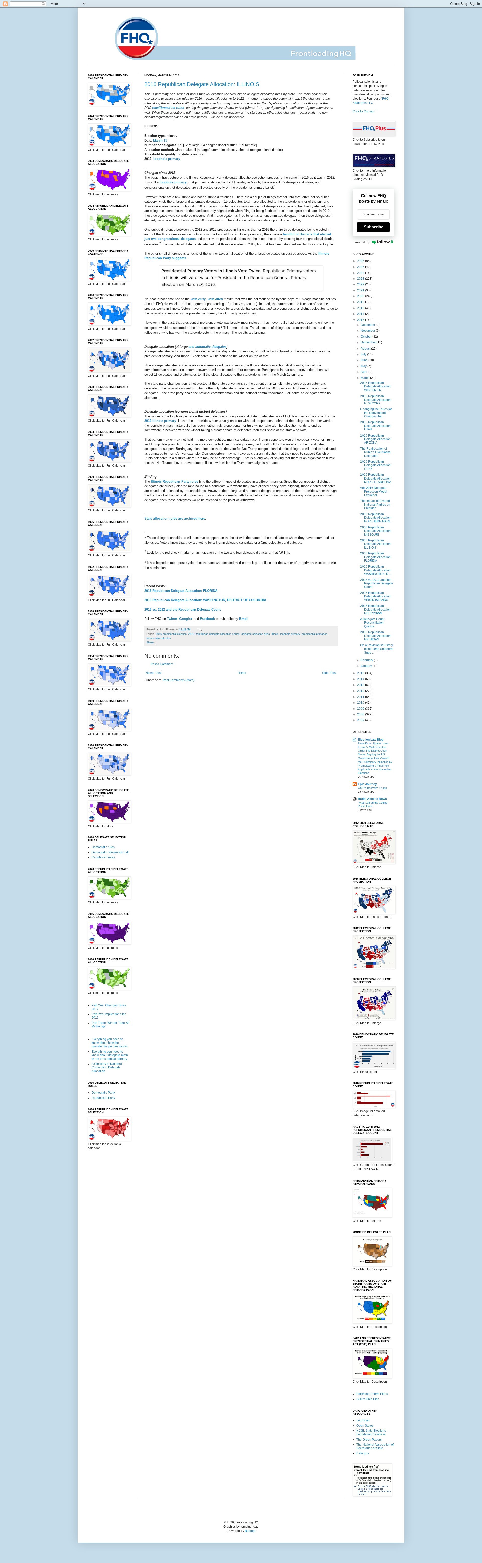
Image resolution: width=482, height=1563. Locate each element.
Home (242, 673)
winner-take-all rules (158, 638)
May (364, 366)
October (366, 336)
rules (180, 108)
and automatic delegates (207, 347)
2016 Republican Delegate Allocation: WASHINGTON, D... (375, 570)
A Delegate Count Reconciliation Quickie (372, 622)
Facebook (207, 619)
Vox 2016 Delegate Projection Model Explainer (373, 491)
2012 (361, 691)
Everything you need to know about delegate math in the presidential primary (110, 1055)
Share (150, 642)
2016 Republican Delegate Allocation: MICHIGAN (375, 635)
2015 (361, 673)
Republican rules (103, 857)
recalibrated (161, 108)
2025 (361, 267)
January (367, 666)
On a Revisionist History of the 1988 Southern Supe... (376, 648)
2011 (361, 697)
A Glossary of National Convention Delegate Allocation (107, 1067)
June (364, 360)
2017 (361, 314)
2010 (361, 702)
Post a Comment (162, 664)
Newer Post (153, 673)
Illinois (275, 633)
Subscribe (373, 227)
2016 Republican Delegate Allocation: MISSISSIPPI (375, 609)
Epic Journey (367, 784)
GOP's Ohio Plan (367, 1399)
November (368, 330)
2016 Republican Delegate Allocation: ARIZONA (375, 439)
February (367, 660)
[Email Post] (199, 629)
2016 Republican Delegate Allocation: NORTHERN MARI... (376, 517)
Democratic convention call (110, 852)
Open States (364, 1425)
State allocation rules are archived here (174, 518)
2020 (361, 296)
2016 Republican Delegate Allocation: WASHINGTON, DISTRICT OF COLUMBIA (205, 600)
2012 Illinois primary (160, 421)
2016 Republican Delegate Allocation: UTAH (375, 425)
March (365, 378)
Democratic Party (103, 1092)
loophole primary (166, 159)
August (366, 348)
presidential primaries (314, 633)
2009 (361, 708)
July (364, 354)
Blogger (250, 1531)
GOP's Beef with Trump (372, 787)
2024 (361, 273)
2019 (361, 302)
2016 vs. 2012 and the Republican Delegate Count (182, 609)
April (364, 372)
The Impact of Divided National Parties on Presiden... (375, 504)
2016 (361, 320)
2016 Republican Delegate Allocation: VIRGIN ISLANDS (375, 596)
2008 (361, 714)
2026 (361, 261)
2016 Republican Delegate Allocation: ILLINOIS (201, 84)
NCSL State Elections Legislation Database (371, 1432)
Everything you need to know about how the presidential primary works (110, 1042)
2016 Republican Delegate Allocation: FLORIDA (180, 591)
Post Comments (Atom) (178, 680)
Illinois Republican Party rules (174, 481)
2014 (361, 679)
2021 (361, 290)
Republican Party (103, 1098)
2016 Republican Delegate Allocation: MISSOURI (375, 531)
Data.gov (362, 1453)
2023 (361, 278)
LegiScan (363, 1420)
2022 (361, 284)
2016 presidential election (171, 633)
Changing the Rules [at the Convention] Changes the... (376, 412)
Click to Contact (363, 111)
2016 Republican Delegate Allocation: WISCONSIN (375, 386)
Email (243, 619)
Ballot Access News (372, 799)
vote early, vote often (207, 299)
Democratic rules (103, 847)
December (368, 325)
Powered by (361, 242)
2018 (361, 308)
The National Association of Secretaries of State (375, 1446)
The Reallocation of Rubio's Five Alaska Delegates (375, 452)
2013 (361, 685)
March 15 (160, 140)
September (369, 342)
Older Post (329, 673)
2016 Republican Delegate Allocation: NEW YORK (375, 399)
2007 (361, 720)
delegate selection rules (255, 633)
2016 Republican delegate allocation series (214, 633)
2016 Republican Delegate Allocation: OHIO (375, 465)
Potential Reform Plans (372, 1394)
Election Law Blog (370, 739)
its (173, 108)
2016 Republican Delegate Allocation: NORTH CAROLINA (375, 478)
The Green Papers (369, 1439)
